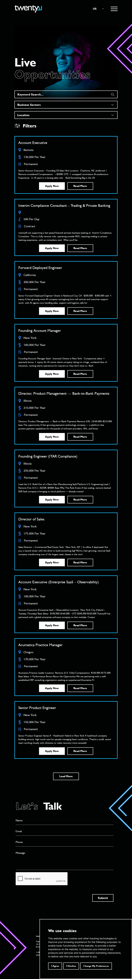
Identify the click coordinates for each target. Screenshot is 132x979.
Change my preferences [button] (96, 966)
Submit (103, 898)
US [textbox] (95, 8)
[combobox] (96, 8)
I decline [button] (71, 966)
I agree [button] (55, 966)
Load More (66, 776)
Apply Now (52, 186)
